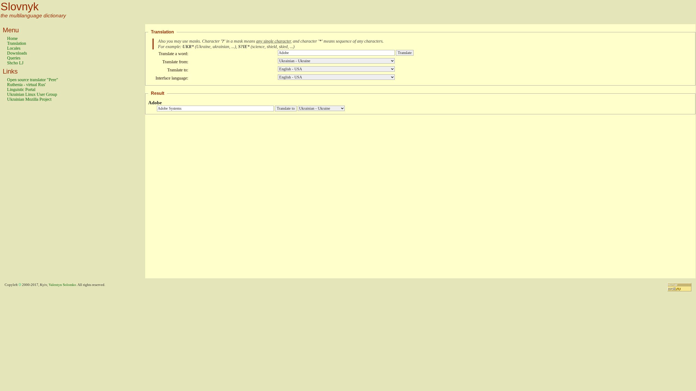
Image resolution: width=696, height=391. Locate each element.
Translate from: (175, 61)
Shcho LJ (15, 63)
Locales (13, 48)
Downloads (17, 53)
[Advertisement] (29, 192)
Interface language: (172, 78)
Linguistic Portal (21, 89)
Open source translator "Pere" (32, 79)
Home (12, 38)
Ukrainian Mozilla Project (29, 99)
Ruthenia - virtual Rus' (26, 84)
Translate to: (177, 70)
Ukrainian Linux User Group (32, 94)
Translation (16, 43)
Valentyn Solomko (62, 285)
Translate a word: (173, 53)
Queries (13, 58)
